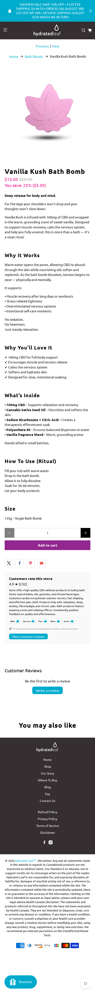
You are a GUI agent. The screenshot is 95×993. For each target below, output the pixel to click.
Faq (47, 794)
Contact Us (47, 801)
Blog (47, 787)
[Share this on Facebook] (19, 563)
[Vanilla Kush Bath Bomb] (48, 111)
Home (13, 56)
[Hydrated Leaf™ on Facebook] (44, 843)
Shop (47, 766)
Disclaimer (47, 832)
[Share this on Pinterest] (30, 563)
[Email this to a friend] (41, 563)
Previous (42, 46)
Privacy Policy (47, 819)
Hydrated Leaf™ (25, 860)
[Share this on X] (9, 563)
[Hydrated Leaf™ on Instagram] (51, 843)
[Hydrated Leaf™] (47, 30)
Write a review (47, 690)
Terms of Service (47, 826)
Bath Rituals (34, 56)
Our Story (47, 773)
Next (55, 46)
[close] (90, 11)
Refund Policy (47, 812)
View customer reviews (28, 636)
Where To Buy (47, 780)
